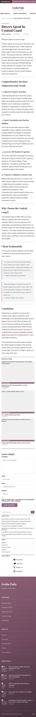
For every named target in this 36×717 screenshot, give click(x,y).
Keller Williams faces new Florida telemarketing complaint (17, 532)
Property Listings (6, 616)
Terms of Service (6, 552)
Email (4, 483)
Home (3, 18)
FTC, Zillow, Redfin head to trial (11, 415)
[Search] (32, 512)
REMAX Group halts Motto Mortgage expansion (14, 523)
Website (4, 490)
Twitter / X (19, 567)
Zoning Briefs (9, 18)
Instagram (19, 571)
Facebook (19, 559)
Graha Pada (18, 7)
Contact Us (4, 545)
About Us (4, 542)
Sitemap (4, 549)
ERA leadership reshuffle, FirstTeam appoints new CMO (16, 519)
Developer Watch (6, 603)
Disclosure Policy (6, 547)
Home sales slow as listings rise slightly (12, 526)
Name (4, 476)
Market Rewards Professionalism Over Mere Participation (15, 386)
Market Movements (20, 13)
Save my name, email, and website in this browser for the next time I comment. (18, 500)
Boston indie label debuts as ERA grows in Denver (16, 443)
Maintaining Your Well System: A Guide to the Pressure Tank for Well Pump (21, 701)
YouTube (19, 563)
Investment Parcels (7, 607)
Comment (5, 456)
